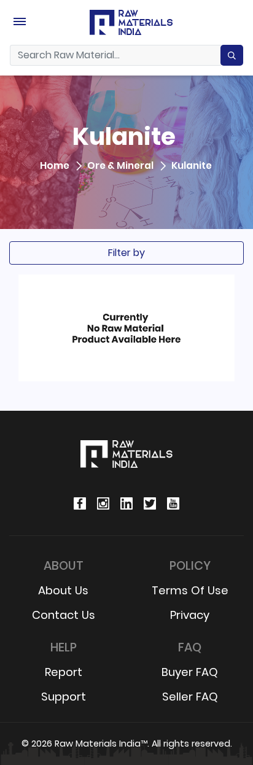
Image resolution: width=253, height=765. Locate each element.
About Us (63, 590)
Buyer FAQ (190, 672)
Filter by (126, 253)
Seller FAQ (190, 696)
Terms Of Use (190, 590)
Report (63, 672)
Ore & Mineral (120, 166)
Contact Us (63, 615)
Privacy (189, 615)
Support (63, 696)
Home (54, 166)
